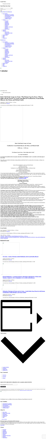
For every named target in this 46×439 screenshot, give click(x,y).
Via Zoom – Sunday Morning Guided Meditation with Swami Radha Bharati (20, 256)
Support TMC (5, 415)
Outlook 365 (5, 369)
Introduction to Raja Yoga (7, 404)
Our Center (5, 412)
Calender (4, 430)
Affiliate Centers (6, 407)
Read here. (26, 177)
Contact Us (5, 416)
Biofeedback (5, 437)
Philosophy (5, 433)
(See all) (8, 103)
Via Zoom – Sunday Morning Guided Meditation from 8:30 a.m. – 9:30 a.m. (14, 236)
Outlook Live (5, 370)
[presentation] (11, 254)
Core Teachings (5, 405)
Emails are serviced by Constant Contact (26, 390)
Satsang (4, 434)
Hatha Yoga (5, 432)
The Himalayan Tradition (7, 403)
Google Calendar (6, 367)
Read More (2, 425)
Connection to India (6, 406)
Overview (4, 429)
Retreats (4, 436)
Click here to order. (22, 178)
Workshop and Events (6, 435)
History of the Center (6, 413)
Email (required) (3, 384)
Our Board (5, 414)
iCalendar (4, 368)
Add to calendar (3, 333)
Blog (3, 417)
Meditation (5, 431)
